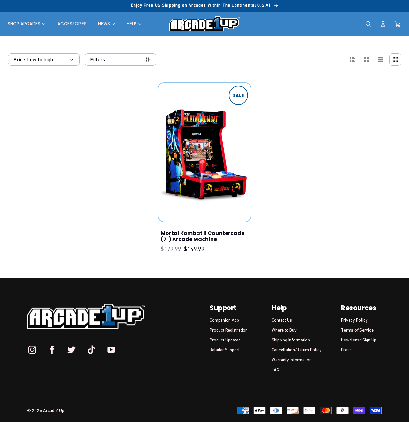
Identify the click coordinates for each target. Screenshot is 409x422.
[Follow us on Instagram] (32, 349)
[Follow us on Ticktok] (91, 349)
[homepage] (204, 23)
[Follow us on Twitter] (71, 349)
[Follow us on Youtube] (111, 349)
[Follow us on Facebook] (52, 349)
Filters (97, 59)
